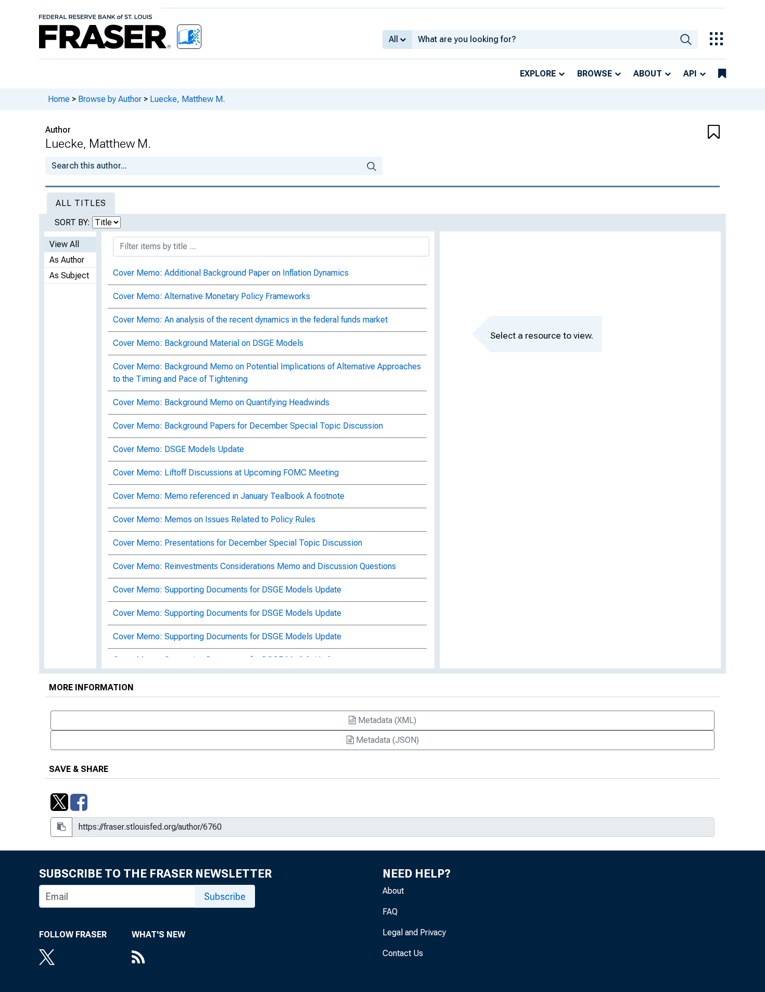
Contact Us (402, 953)
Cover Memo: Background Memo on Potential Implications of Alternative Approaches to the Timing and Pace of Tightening (267, 373)
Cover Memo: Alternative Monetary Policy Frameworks (211, 296)
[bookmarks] (722, 74)
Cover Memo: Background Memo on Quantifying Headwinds (221, 402)
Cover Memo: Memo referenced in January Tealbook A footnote (229, 496)
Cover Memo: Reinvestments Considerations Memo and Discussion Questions (254, 566)
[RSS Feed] (158, 958)
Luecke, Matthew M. (187, 99)
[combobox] (543, 39)
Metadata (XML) (386, 720)
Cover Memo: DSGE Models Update (178, 449)
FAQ (390, 912)
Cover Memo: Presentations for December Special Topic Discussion (237, 543)
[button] (663, 132)
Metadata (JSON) (386, 740)
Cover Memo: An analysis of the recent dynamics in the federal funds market (250, 320)
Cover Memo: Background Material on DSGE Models (208, 343)
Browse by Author (110, 99)
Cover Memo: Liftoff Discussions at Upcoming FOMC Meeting (226, 473)
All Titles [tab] (81, 203)
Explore (538, 74)
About (647, 74)
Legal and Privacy (414, 932)
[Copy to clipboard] (61, 827)
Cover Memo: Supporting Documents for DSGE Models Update (227, 590)
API (690, 74)
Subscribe (225, 896)
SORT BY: (73, 222)
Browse (594, 74)
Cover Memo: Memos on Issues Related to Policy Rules (214, 519)
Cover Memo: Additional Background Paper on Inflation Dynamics (231, 273)
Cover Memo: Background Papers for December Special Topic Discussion (248, 426)
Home (59, 99)
